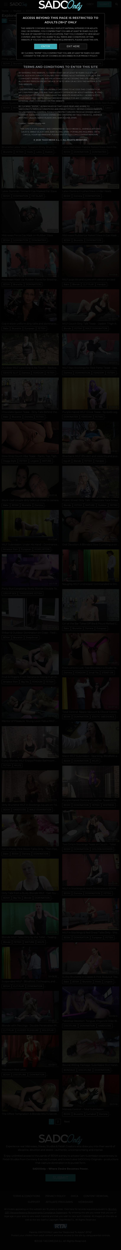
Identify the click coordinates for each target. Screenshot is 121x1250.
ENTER (45, 46)
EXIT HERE (73, 46)
